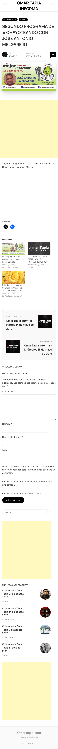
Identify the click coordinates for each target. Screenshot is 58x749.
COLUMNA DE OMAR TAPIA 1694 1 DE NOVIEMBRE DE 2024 (37, 259)
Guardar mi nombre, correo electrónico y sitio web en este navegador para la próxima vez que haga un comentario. (28, 469)
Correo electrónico (12, 437)
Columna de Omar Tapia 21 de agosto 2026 (13, 594)
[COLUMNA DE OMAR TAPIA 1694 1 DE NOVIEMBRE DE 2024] (39, 248)
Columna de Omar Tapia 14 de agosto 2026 (13, 612)
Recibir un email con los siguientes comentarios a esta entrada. (27, 483)
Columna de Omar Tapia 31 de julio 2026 (12, 648)
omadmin (13, 56)
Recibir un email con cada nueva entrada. (23, 493)
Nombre (7, 424)
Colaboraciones (10, 19)
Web (4, 450)
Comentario (9, 391)
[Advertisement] (29, 129)
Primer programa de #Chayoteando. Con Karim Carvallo (11, 259)
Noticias (23, 19)
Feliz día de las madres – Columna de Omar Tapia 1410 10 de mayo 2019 (13, 288)
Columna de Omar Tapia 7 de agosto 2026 (12, 630)
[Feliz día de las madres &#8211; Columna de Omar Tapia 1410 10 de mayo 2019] (13, 277)
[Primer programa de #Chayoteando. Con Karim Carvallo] (13, 248)
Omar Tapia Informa (29, 5)
